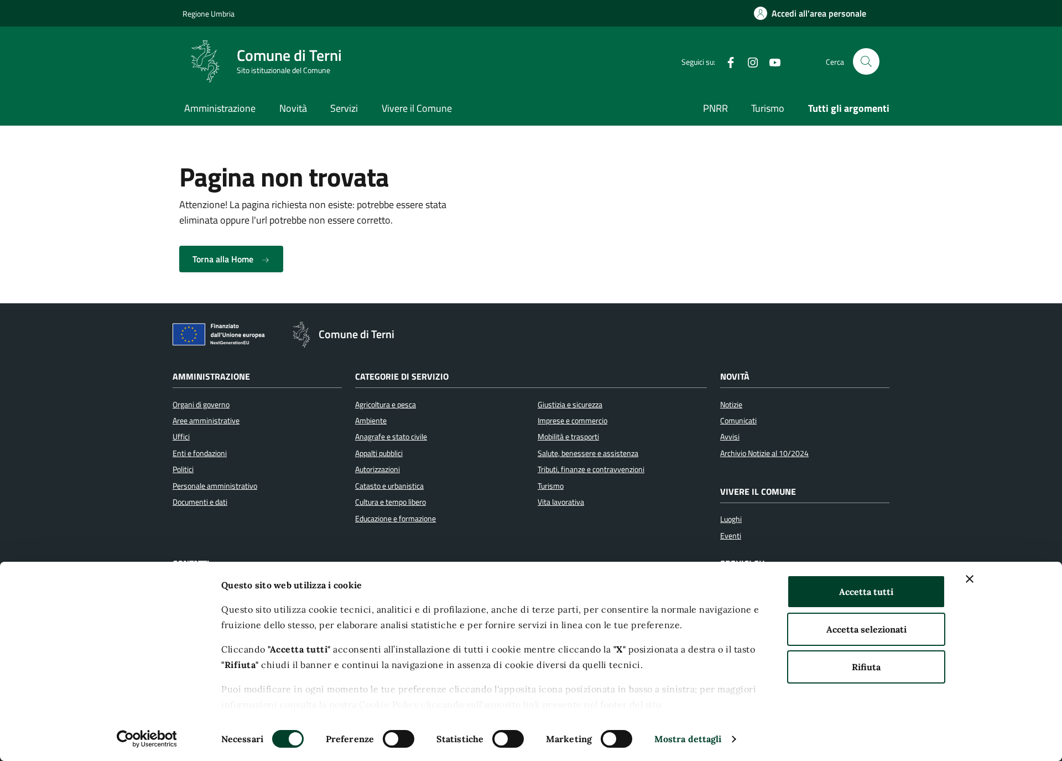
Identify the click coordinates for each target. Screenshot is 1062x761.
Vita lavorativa (561, 502)
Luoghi (731, 519)
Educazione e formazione (395, 518)
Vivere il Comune (417, 108)
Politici (183, 469)
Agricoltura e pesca (385, 404)
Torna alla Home (224, 259)
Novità (293, 108)
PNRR (715, 108)
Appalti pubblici (379, 453)
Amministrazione (220, 108)
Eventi (730, 536)
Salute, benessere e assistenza (588, 453)
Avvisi (730, 437)
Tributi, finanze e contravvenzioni (591, 469)
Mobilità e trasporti (568, 437)
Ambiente (371, 421)
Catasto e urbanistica (389, 486)
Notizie (731, 404)
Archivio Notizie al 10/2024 (764, 453)
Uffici (181, 437)
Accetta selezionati (866, 629)
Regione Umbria (209, 13)
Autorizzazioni (377, 469)
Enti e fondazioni (200, 453)
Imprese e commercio (572, 421)
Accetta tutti (866, 591)
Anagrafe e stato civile (391, 437)
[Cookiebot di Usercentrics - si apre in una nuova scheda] (146, 739)
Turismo (767, 108)
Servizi (344, 108)
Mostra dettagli (688, 738)
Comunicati (738, 421)
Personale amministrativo (215, 486)
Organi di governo (201, 404)
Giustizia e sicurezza (570, 404)
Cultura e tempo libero (390, 502)
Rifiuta (866, 666)
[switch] (398, 739)
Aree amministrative (206, 421)
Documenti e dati (200, 502)
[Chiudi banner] (970, 579)
